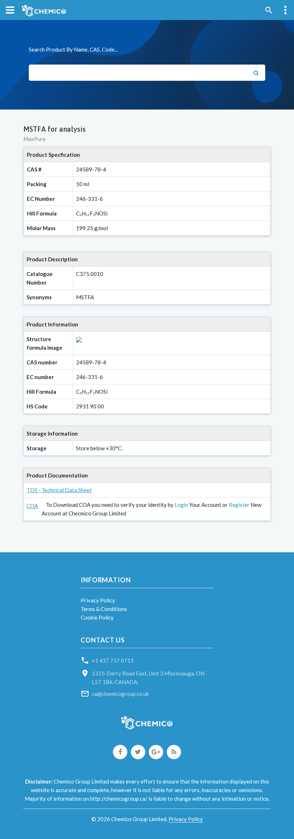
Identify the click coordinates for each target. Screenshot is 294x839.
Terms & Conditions (104, 609)
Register (239, 504)
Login (181, 504)
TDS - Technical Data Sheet (59, 490)
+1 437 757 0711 (113, 660)
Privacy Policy (98, 600)
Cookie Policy (97, 617)
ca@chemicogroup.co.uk (120, 693)
